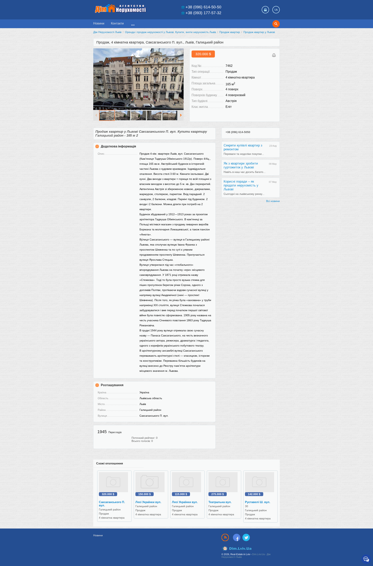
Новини (98, 23)
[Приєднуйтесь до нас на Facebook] (237, 537)
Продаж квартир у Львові (259, 32)
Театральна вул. (220, 502)
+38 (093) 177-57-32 (203, 13)
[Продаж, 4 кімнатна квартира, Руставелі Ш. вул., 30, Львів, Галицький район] (260, 482)
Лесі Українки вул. (148, 502)
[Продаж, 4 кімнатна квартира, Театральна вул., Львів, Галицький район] (224, 482)
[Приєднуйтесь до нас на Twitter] (246, 537)
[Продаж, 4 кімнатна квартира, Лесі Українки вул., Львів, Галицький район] (150, 482)
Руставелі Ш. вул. (257, 502)
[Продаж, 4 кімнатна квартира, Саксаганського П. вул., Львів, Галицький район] (138, 78)
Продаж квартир (229, 32)
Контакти (117, 23)
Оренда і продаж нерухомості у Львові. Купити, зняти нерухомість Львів (170, 32)
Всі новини (273, 201)
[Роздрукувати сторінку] (274, 55)
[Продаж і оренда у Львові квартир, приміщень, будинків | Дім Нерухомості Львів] (120, 8)
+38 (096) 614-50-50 (203, 7)
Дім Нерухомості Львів (107, 32)
